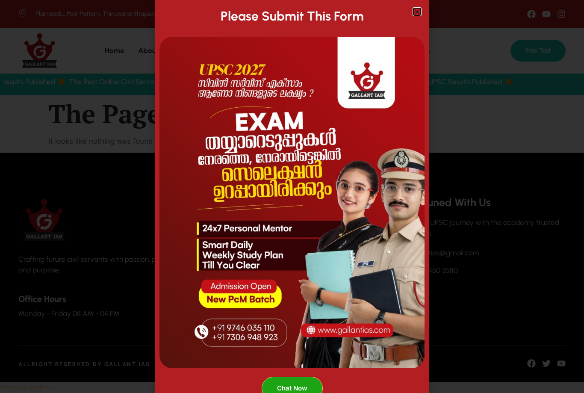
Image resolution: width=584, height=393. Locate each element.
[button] (417, 12)
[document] (292, 196)
